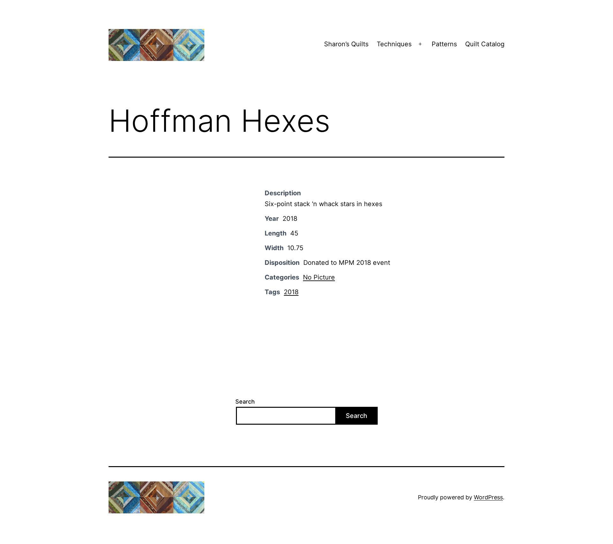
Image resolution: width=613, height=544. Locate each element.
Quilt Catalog (484, 44)
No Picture (319, 277)
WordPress (488, 497)
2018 (291, 292)
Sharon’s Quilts (346, 44)
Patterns (444, 44)
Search (245, 401)
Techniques (394, 44)
